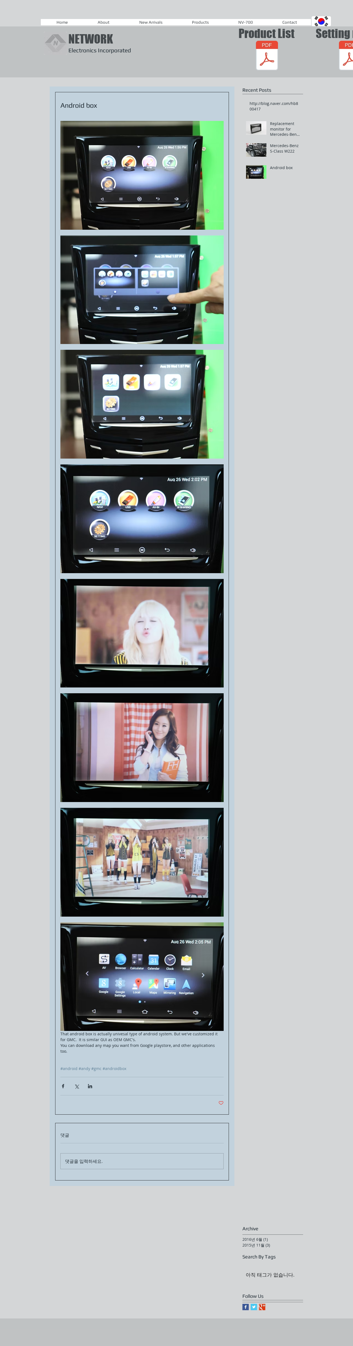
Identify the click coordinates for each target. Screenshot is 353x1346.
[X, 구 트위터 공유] (76, 1086)
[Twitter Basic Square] (254, 1307)
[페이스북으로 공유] (63, 1086)
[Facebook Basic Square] (245, 1307)
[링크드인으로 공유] (90, 1086)
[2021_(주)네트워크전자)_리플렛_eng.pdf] (267, 56)
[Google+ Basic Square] (262, 1307)
